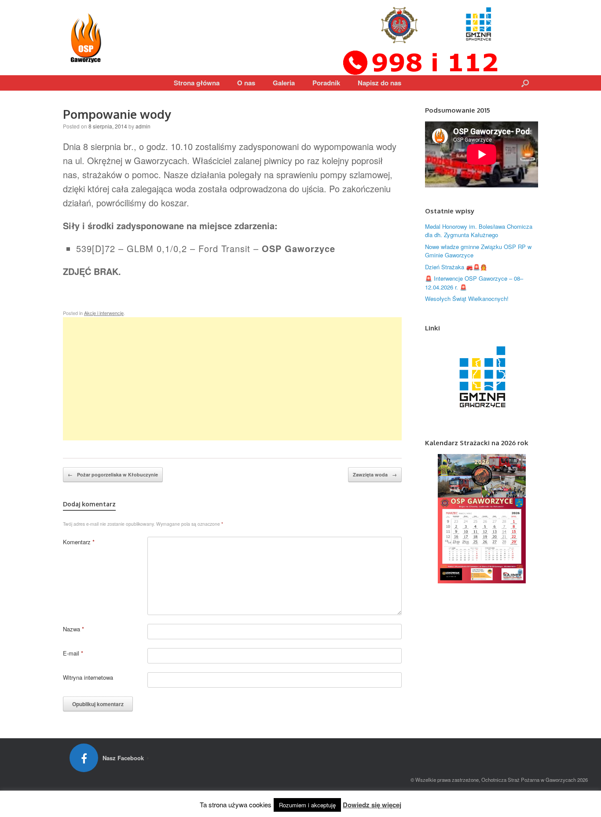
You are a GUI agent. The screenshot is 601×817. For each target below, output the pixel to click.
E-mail (73, 653)
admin (143, 126)
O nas (246, 83)
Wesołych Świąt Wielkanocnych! (467, 298)
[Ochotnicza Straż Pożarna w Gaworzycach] (87, 37)
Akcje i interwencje (104, 312)
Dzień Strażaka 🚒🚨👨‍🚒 (456, 267)
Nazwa (73, 629)
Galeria (284, 83)
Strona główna (197, 83)
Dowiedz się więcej (372, 805)
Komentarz (79, 542)
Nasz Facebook (124, 758)
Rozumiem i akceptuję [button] (307, 805)
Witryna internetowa (88, 677)
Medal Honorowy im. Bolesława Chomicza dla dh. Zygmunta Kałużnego (478, 230)
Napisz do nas (379, 83)
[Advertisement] (232, 378)
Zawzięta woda (375, 474)
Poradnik (326, 83)
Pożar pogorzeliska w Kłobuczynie (113, 474)
